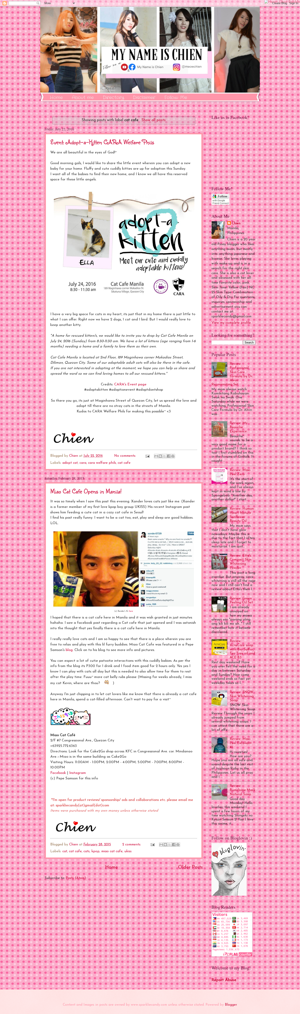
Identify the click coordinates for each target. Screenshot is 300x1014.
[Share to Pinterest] (173, 456)
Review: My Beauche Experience (239, 427)
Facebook (58, 773)
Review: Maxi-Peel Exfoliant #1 (240, 743)
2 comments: (132, 844)
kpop (95, 851)
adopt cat (70, 463)
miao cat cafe (112, 851)
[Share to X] (164, 456)
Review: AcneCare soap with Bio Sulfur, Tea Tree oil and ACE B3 (242, 649)
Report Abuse (223, 980)
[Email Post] (147, 456)
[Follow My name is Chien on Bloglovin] (229, 895)
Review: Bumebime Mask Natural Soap (242, 790)
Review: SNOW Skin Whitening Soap (242, 696)
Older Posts (190, 867)
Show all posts (153, 120)
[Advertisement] (124, 934)
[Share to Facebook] (168, 456)
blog (69, 650)
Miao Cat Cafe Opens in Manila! (85, 491)
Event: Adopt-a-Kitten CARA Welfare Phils (102, 142)
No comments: (125, 456)
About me (83, 97)
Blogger (231, 1005)
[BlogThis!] (160, 456)
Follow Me (175, 97)
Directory (113, 97)
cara (83, 463)
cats (86, 851)
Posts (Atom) (76, 878)
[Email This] (156, 456)
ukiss (128, 851)
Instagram (77, 773)
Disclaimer (144, 97)
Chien (236, 223)
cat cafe (124, 463)
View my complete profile (231, 323)
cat (64, 851)
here (131, 611)
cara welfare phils (102, 463)
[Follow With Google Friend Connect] (220, 204)
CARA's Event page (130, 384)
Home (56, 97)
